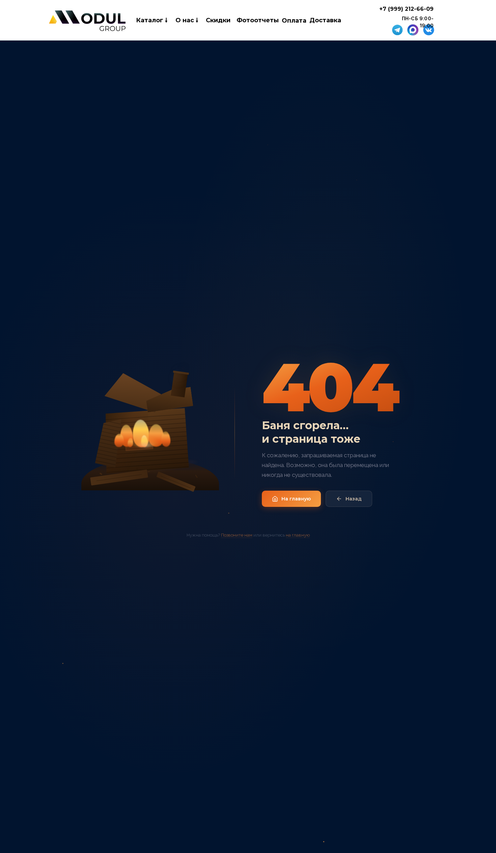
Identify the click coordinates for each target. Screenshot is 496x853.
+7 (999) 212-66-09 (406, 9)
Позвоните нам (236, 535)
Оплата (294, 20)
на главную (298, 535)
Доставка (325, 20)
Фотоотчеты (258, 20)
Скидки (218, 20)
